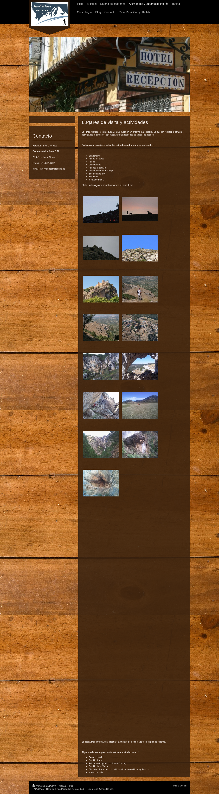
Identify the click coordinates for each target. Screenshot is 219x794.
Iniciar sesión (179, 785)
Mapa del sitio (66, 786)
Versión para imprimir (47, 786)
